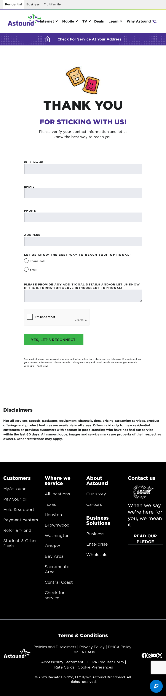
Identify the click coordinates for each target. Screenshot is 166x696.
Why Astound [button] (139, 21)
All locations (57, 493)
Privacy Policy (92, 646)
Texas (50, 504)
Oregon (52, 545)
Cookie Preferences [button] (95, 667)
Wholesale (96, 554)
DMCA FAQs (83, 652)
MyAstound (15, 488)
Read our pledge (145, 538)
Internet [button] (47, 21)
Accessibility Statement (62, 662)
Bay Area (54, 556)
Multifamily (52, 4)
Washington (57, 535)
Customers (17, 478)
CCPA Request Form (105, 662)
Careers (94, 504)
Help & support (18, 509)
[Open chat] (156, 686)
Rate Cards (64, 667)
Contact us (141, 478)
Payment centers (20, 519)
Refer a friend (17, 530)
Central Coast (59, 582)
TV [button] (84, 21)
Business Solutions (98, 520)
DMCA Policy (119, 646)
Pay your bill (16, 499)
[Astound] (24, 21)
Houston (53, 514)
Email (29, 186)
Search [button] (155, 21)
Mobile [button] (68, 21)
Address (32, 235)
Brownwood (57, 525)
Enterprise (97, 544)
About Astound (97, 480)
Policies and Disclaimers (55, 646)
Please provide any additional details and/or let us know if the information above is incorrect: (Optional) (82, 286)
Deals (99, 21)
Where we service (57, 480)
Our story (96, 493)
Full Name (33, 162)
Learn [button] (113, 21)
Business (33, 4)
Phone (30, 210)
